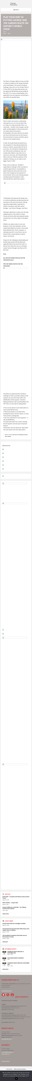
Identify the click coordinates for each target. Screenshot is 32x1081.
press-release (8, 436)
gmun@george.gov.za (7, 991)
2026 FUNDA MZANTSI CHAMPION (15, 958)
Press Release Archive (22, 434)
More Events (5, 969)
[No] (30, 1076)
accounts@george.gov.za (7, 1052)
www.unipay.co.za (6, 1054)
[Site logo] (16, 5)
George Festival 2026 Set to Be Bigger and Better (14, 923)
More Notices (5, 913)
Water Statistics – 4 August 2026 (10, 902)
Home (4, 33)
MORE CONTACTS (6, 1061)
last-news (15, 434)
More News (5, 941)
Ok (16, 1078)
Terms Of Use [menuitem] (9, 1069)
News (9, 33)
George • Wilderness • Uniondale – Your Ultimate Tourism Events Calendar (14, 908)
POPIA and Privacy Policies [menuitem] (20, 1069)
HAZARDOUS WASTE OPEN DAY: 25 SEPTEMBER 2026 (15, 952)
